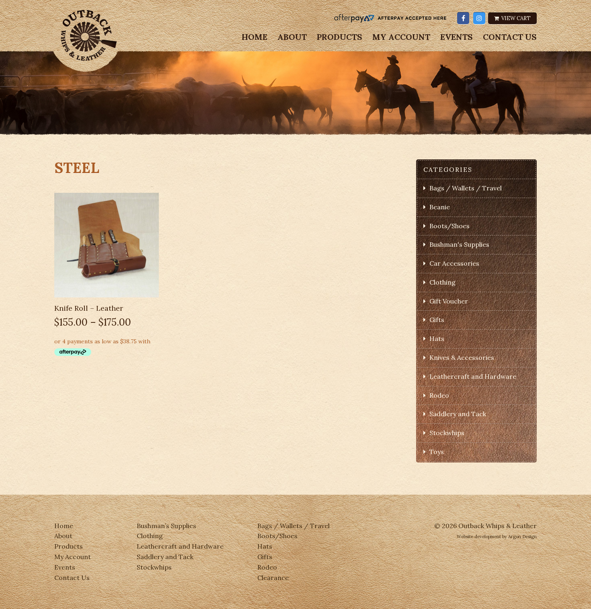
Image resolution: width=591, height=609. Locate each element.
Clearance (273, 578)
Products (339, 37)
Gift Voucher (448, 301)
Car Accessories (454, 263)
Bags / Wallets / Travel (465, 188)
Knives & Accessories (461, 357)
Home (254, 37)
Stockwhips (446, 433)
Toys (436, 452)
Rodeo (439, 395)
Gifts (436, 320)
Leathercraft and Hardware (472, 376)
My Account (401, 37)
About (292, 37)
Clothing (442, 282)
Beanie (439, 207)
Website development (479, 536)
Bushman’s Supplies (166, 526)
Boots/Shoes (449, 226)
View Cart (515, 18)
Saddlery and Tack (457, 414)
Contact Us (510, 37)
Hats (436, 338)
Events (456, 37)
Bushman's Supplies (459, 244)
